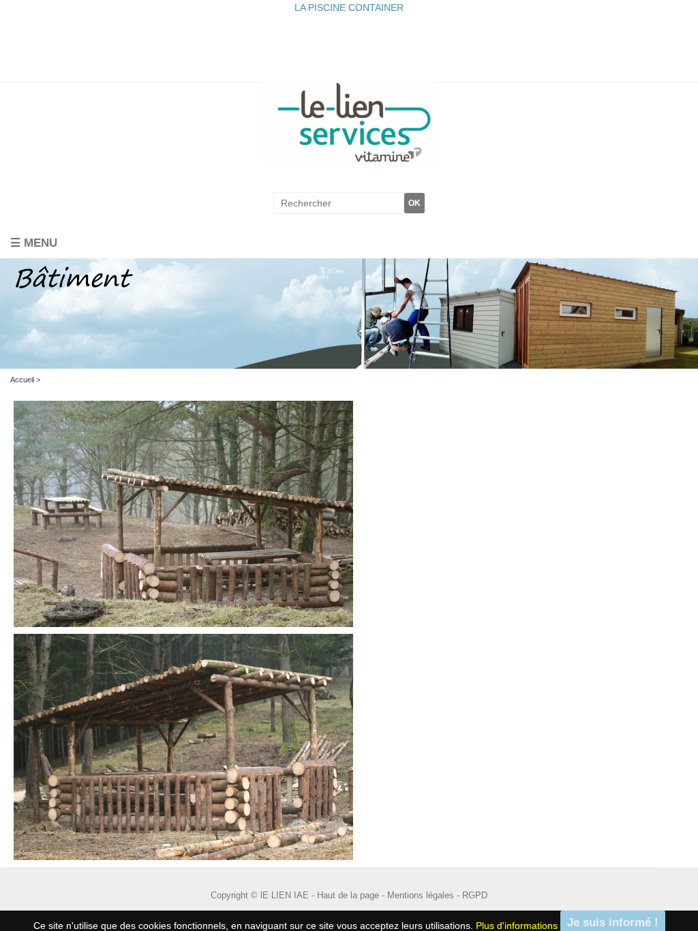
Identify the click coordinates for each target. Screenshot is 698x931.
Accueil (22, 373)
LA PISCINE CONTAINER (349, 7)
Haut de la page (348, 890)
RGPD (474, 890)
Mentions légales (420, 890)
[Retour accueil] (349, 122)
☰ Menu (33, 237)
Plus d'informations (517, 919)
